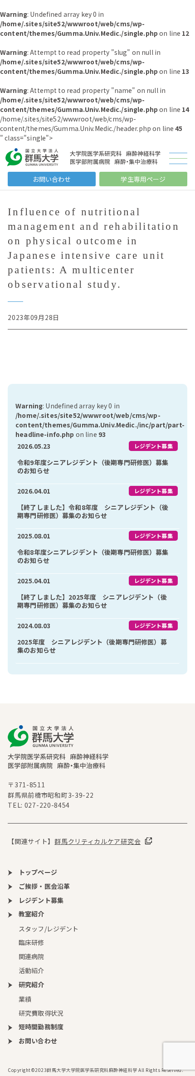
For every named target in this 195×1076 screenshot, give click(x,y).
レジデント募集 (153, 446)
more (97, 461)
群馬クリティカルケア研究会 (97, 841)
